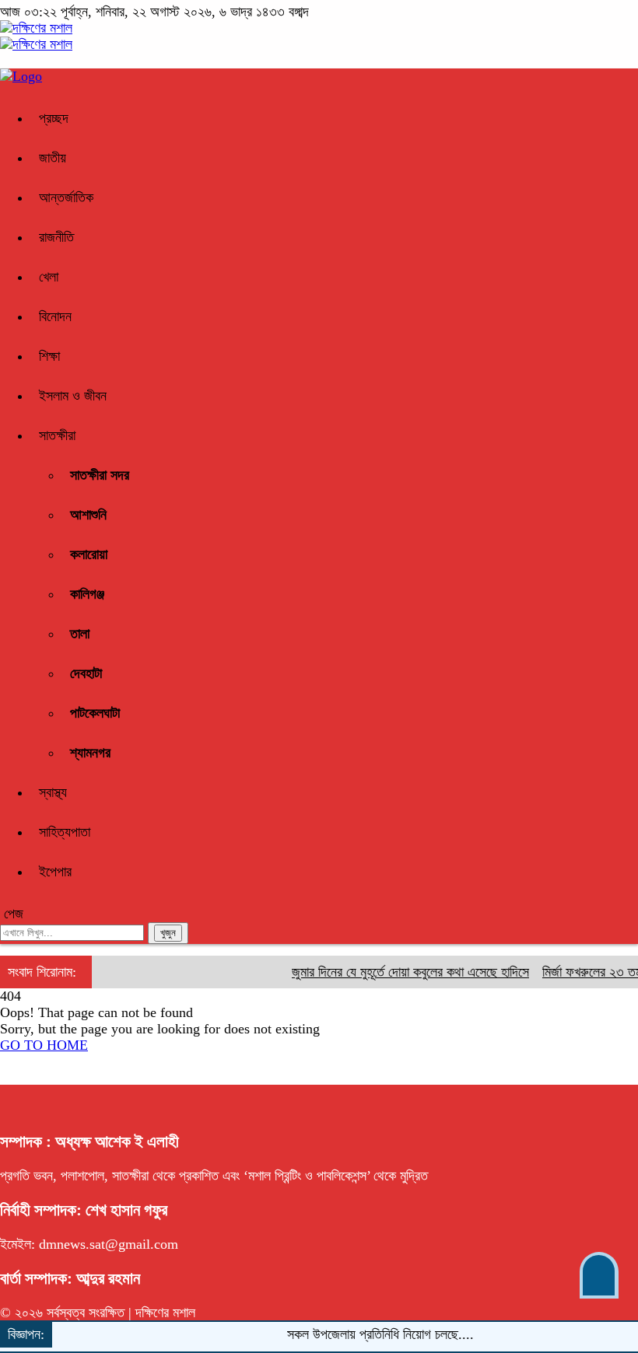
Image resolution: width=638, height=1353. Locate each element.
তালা (79, 634)
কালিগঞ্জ (87, 594)
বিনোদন (55, 316)
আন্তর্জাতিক (66, 197)
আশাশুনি (88, 515)
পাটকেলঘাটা (95, 713)
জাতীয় (52, 158)
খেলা (48, 277)
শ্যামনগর (90, 752)
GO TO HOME (44, 1045)
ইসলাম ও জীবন (73, 396)
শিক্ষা (49, 356)
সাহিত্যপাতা (64, 832)
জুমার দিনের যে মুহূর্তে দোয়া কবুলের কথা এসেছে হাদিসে (402, 972)
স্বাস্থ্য (53, 792)
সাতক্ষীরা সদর (99, 475)
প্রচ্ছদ (53, 118)
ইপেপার (55, 871)
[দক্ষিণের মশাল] (36, 28)
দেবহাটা (86, 673)
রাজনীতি (56, 237)
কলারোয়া (88, 554)
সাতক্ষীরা (57, 435)
